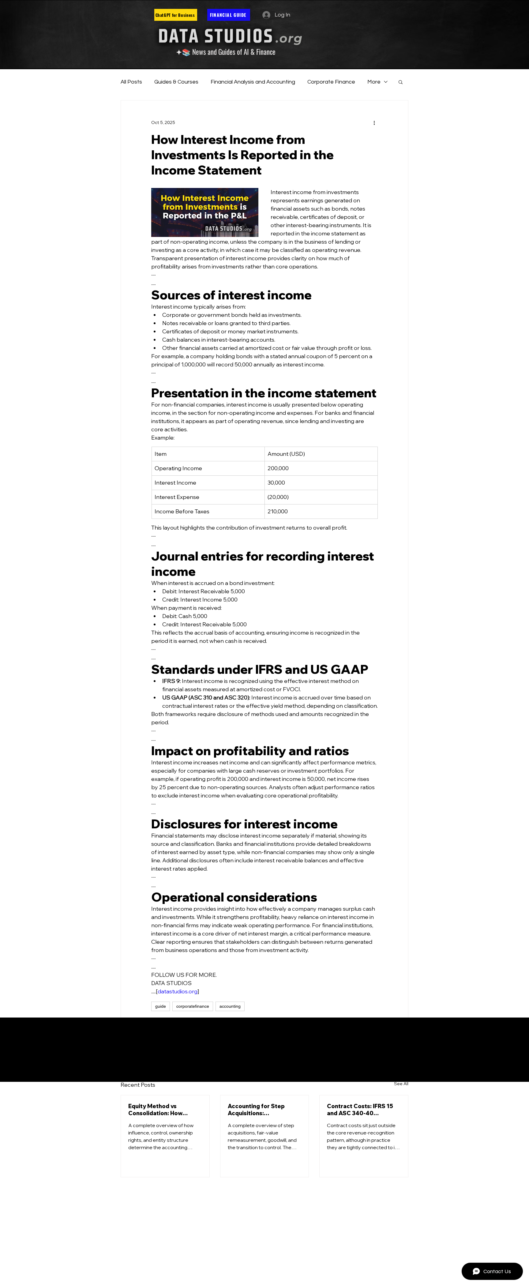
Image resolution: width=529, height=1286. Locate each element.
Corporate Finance (331, 82)
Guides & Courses (176, 82)
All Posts (131, 82)
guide (160, 1006)
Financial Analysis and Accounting (253, 82)
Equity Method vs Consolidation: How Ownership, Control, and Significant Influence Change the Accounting (162, 1110)
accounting (230, 1006)
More (374, 82)
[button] (400, 81)
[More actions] (374, 122)
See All (401, 1083)
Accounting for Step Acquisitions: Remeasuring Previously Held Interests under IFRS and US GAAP (263, 1110)
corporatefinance (192, 1006)
